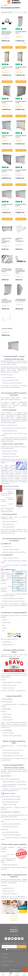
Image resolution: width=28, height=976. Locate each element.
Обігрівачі (5, 4)
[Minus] (4, 44)
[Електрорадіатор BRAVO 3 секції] (20, 21)
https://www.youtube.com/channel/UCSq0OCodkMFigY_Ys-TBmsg (12, 938)
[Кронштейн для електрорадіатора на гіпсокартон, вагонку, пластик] (20, 259)
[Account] (26, 1)
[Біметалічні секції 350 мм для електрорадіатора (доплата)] (7, 228)
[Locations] (24, 1)
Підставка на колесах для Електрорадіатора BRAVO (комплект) (6, 33)
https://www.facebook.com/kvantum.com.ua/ (5, 938)
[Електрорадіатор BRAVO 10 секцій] (7, 159)
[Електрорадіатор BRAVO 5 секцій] (20, 56)
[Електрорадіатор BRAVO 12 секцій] (7, 194)
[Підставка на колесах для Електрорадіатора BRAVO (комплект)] (7, 21)
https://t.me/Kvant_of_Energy (22, 938)
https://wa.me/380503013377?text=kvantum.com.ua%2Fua (19, 938)
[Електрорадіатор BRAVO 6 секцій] (7, 91)
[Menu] (1, 1)
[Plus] (11, 44)
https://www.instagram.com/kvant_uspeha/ (9, 938)
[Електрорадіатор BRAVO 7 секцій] (20, 91)
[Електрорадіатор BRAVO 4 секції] (7, 56)
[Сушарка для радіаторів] (7, 318)
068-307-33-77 (14, 931)
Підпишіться (21, 946)
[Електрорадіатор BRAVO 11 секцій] (20, 159)
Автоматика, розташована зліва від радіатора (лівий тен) (6, 301)
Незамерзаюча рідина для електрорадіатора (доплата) (7, 270)
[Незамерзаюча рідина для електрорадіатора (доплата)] (7, 259)
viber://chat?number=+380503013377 (15, 938)
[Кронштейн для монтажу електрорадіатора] (20, 228)
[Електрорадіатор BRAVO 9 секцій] (20, 125)
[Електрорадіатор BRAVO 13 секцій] (20, 194)
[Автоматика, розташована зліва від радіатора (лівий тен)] (7, 289)
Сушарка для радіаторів (7, 328)
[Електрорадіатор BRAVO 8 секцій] (7, 125)
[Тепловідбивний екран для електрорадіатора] (20, 289)
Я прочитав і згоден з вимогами (15, 949)
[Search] (4, 1)
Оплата (13, 949)
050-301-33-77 (14, 929)
